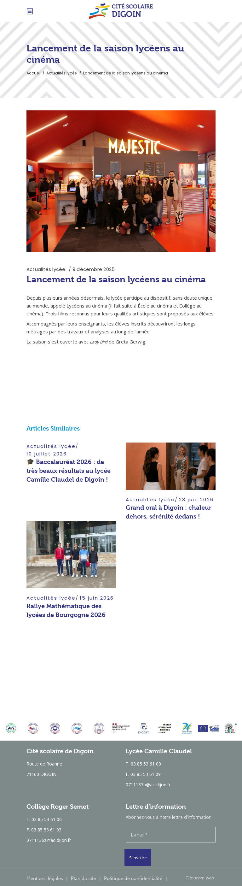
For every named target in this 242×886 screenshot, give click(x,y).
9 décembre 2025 (93, 269)
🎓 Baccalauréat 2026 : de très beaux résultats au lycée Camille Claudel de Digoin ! (68, 470)
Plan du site (83, 878)
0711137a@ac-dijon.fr (148, 785)
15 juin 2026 (97, 598)
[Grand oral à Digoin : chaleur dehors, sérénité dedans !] (171, 466)
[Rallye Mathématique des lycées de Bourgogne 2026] (71, 555)
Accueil (33, 73)
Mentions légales (44, 878)
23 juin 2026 (196, 499)
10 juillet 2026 (46, 453)
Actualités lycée (61, 73)
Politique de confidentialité (133, 878)
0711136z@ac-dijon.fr (48, 840)
